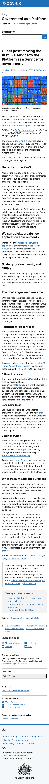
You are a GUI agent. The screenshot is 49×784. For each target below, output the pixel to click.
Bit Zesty (26, 119)
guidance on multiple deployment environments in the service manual (21, 245)
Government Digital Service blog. (15, 663)
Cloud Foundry (28, 331)
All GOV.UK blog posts (31, 736)
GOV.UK (6, 740)
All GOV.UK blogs (10, 736)
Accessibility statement (13, 743)
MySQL (32, 379)
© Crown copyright (24, 777)
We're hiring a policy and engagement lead (35, 627)
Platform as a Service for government (20, 125)
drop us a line (29, 583)
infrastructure (25, 618)
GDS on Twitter (11, 702)
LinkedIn (8, 646)
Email (29, 646)
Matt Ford (6, 70)
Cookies (31, 743)
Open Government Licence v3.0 (17, 755)
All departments (20, 740)
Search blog (8, 31)
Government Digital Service (25, 24)
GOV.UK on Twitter (12, 707)
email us (6, 550)
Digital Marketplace (24, 130)
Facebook (31, 643)
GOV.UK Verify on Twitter (15, 705)
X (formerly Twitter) (12, 643)
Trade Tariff (36, 618)
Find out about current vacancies (15, 690)
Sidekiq (5, 427)
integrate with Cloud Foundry (16, 455)
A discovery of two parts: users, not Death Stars (14, 628)
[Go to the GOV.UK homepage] (11, 3)
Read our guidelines (10, 719)
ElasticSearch (21, 460)
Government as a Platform (24, 18)
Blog (4, 14)
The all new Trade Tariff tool (21, 610)
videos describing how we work (26, 580)
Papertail (25, 449)
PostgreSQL (18, 385)
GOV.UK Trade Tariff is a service (21, 141)
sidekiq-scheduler (27, 427)
